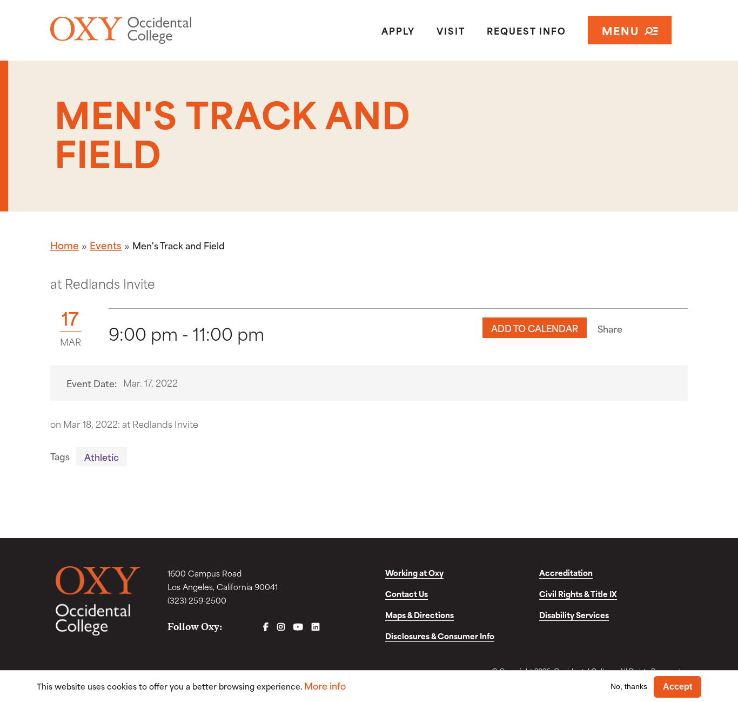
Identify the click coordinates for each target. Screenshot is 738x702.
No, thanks (628, 686)
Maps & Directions (419, 614)
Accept (677, 686)
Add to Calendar (534, 328)
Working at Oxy (414, 572)
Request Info (526, 30)
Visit (451, 30)
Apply (398, 30)
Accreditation (566, 572)
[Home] (153, 30)
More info (325, 685)
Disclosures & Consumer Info (439, 636)
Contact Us (406, 593)
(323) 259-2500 (196, 600)
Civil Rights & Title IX (578, 593)
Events (106, 245)
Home (64, 245)
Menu (620, 30)
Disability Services (574, 614)
